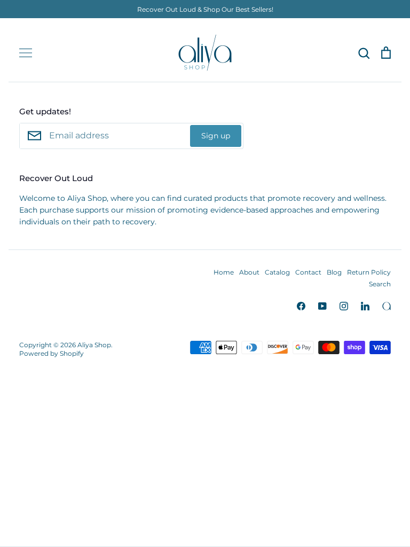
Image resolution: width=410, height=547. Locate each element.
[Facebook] (301, 306)
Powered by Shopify (51, 353)
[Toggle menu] (25, 53)
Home (224, 272)
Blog (334, 272)
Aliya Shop (94, 345)
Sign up (215, 135)
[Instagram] (343, 306)
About (249, 272)
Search (380, 284)
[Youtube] (322, 306)
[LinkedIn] (365, 306)
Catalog (277, 272)
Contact (308, 272)
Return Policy (369, 272)
